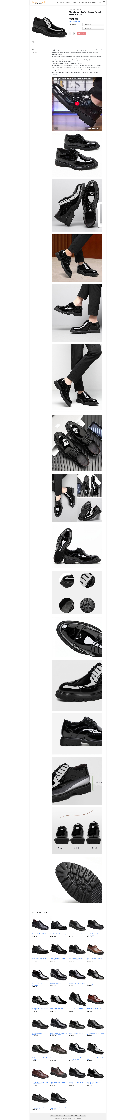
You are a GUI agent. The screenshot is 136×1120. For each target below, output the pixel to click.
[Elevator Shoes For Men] (58, 972)
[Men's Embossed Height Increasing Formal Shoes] (58, 1096)
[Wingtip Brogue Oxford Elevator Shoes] (77, 1023)
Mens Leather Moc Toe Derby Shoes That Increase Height (40, 1083)
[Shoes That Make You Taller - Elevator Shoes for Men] (38, 2)
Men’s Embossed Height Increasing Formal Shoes (58, 1107)
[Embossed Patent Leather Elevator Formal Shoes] (40, 998)
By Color (81, 2)
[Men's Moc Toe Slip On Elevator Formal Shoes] (95, 972)
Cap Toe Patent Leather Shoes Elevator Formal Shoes (76, 1058)
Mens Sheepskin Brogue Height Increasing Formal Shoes (76, 959)
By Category (60, 2)
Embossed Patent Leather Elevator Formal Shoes (40, 1009)
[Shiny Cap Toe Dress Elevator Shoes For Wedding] (40, 973)
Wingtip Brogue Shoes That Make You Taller (39, 959)
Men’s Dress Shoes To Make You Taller (57, 1083)
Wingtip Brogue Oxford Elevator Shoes (76, 1034)
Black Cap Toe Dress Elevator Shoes (77, 983)
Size (70, 28)
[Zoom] (33, 41)
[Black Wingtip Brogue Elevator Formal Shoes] (95, 1072)
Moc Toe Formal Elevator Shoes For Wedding (40, 1058)
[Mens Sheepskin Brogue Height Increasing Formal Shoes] (77, 948)
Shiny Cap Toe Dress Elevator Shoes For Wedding (40, 984)
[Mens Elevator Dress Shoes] (58, 998)
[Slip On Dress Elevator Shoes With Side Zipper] (95, 948)
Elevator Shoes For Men (55, 983)
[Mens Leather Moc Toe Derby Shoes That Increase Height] (40, 1072)
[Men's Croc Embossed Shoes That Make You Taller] (95, 923)
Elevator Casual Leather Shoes (57, 1058)
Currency (87, 2)
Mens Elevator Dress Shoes (56, 1008)
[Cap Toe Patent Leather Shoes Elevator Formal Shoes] (77, 1047)
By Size (74, 2)
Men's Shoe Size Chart (74, 21)
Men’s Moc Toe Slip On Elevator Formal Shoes (94, 983)
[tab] (41, 49)
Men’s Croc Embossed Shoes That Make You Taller (95, 934)
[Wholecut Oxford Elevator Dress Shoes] (77, 923)
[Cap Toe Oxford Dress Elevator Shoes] (77, 998)
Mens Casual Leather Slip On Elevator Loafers (40, 934)
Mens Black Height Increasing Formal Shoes (95, 1034)
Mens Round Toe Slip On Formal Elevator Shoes (57, 959)
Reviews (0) (34, 52)
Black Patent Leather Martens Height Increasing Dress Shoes (58, 1034)
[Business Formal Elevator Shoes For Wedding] (95, 998)
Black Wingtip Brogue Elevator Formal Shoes (94, 1083)
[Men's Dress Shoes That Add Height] (58, 923)
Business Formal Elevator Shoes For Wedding (95, 1009)
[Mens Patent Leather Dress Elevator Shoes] (95, 1047)
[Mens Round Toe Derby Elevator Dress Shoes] (77, 1072)
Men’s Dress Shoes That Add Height (58, 933)
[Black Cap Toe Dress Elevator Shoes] (77, 972)
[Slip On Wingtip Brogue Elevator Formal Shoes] (40, 1023)
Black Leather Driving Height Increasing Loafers (38, 1107)
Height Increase (72, 24)
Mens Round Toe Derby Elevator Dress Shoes (76, 1083)
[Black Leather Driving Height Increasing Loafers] (40, 1096)
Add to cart (81, 33)
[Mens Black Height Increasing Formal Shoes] (95, 1023)
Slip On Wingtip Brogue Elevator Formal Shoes (39, 1034)
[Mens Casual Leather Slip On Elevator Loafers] (40, 923)
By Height (68, 2)
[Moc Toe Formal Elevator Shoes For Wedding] (40, 1047)
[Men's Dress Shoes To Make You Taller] (58, 1072)
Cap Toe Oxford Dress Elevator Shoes (76, 1009)
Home (70, 9)
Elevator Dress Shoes (77, 9)
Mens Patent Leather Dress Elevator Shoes (95, 1058)
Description (34, 49)
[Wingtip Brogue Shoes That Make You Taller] (40, 948)
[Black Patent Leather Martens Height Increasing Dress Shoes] (58, 1023)
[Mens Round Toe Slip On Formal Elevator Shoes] (58, 948)
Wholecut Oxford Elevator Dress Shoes (76, 934)
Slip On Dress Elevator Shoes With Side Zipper (95, 959)
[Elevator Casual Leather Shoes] (58, 1047)
